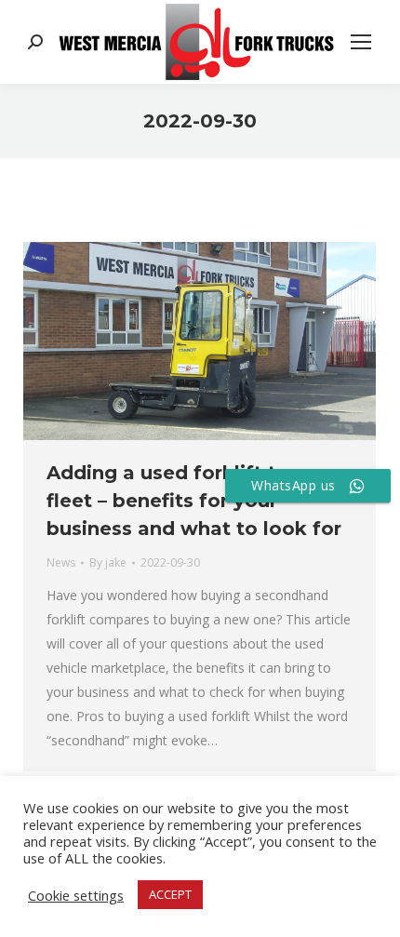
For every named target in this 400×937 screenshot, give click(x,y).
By (108, 562)
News (61, 562)
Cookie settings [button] (76, 895)
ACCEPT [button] (170, 894)
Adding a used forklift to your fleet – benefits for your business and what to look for (194, 501)
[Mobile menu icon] (361, 42)
